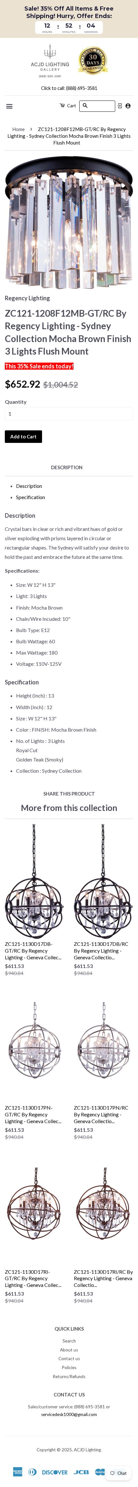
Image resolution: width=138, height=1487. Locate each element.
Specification (30, 497)
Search (69, 1340)
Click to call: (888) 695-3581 (69, 88)
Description (66, 467)
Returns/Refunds (69, 1376)
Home (18, 129)
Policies (69, 1367)
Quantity (16, 402)
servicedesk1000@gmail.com (69, 1414)
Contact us (69, 1358)
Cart (71, 105)
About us (69, 1349)
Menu (10, 106)
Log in (119, 106)
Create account (128, 106)
